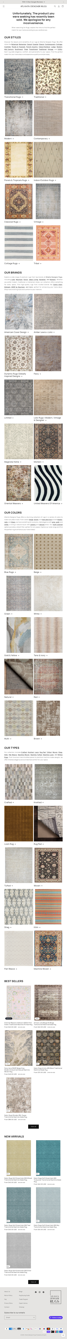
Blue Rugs (9, 572)
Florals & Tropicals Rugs (15, 180)
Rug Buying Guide (24, 1295)
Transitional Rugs (12, 97)
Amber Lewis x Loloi (43, 332)
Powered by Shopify (41, 1335)
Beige (36, 572)
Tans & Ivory (39, 655)
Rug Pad (38, 844)
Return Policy (8, 1295)
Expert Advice (23, 1303)
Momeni (37, 462)
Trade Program (23, 1299)
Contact (6, 1307)
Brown (37, 738)
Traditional (39, 97)
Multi (6, 738)
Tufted (7, 885)
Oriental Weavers (12, 503)
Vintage (37, 222)
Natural (7, 697)
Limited (7, 418)
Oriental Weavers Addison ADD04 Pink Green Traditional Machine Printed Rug (18, 1023)
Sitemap (21, 1307)
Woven (37, 885)
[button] (4, 6)
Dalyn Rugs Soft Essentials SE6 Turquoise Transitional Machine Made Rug (47, 1179)
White (37, 614)
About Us (7, 1291)
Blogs (20, 1291)
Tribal (36, 263)
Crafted (8, 802)
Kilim (36, 927)
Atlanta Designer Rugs (30, 1335)
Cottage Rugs (11, 263)
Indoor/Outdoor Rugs (44, 180)
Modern (8, 138)
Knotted (38, 802)
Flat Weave (9, 969)
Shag (6, 927)
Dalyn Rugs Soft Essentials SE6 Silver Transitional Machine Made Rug (17, 1271)
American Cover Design (15, 332)
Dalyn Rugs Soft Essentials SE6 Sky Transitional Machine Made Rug (46, 1226)
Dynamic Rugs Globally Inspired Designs (15, 375)
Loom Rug (9, 844)
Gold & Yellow (10, 655)
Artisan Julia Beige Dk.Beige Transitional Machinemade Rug (45, 1023)
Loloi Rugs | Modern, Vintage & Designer (47, 419)
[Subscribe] (34, 1317)
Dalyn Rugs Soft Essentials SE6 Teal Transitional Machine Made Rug (17, 1226)
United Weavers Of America (47, 503)
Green (7, 614)
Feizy (36, 374)
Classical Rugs (11, 222)
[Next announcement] (64, 2)
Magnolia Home (11, 462)
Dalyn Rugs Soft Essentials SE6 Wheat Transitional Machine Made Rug (18, 1179)
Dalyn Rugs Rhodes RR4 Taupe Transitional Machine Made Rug (15, 1116)
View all (33, 1126)
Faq (5, 1299)
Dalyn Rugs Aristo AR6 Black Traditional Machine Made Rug (48, 1069)
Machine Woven (41, 969)
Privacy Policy (8, 1303)
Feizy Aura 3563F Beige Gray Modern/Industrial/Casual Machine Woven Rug (17, 1069)
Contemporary (41, 138)
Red (36, 697)
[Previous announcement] (3, 2)
